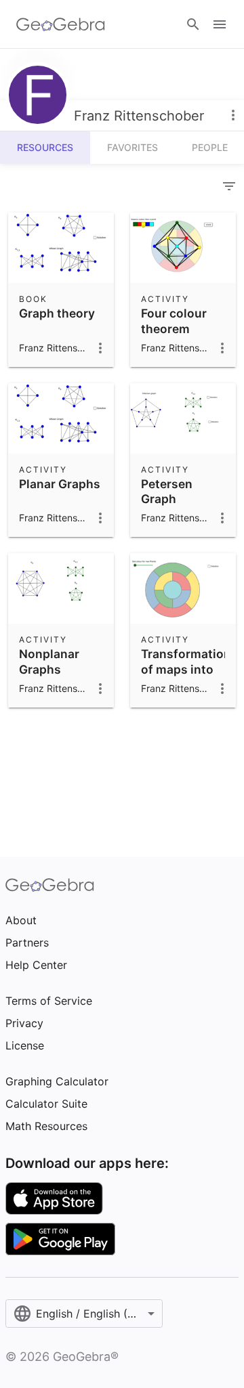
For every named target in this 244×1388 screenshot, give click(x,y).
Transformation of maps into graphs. (186, 669)
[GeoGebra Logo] (60, 24)
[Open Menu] (219, 24)
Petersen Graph (166, 491)
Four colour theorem (174, 320)
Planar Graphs (59, 484)
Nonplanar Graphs (49, 661)
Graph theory (57, 313)
